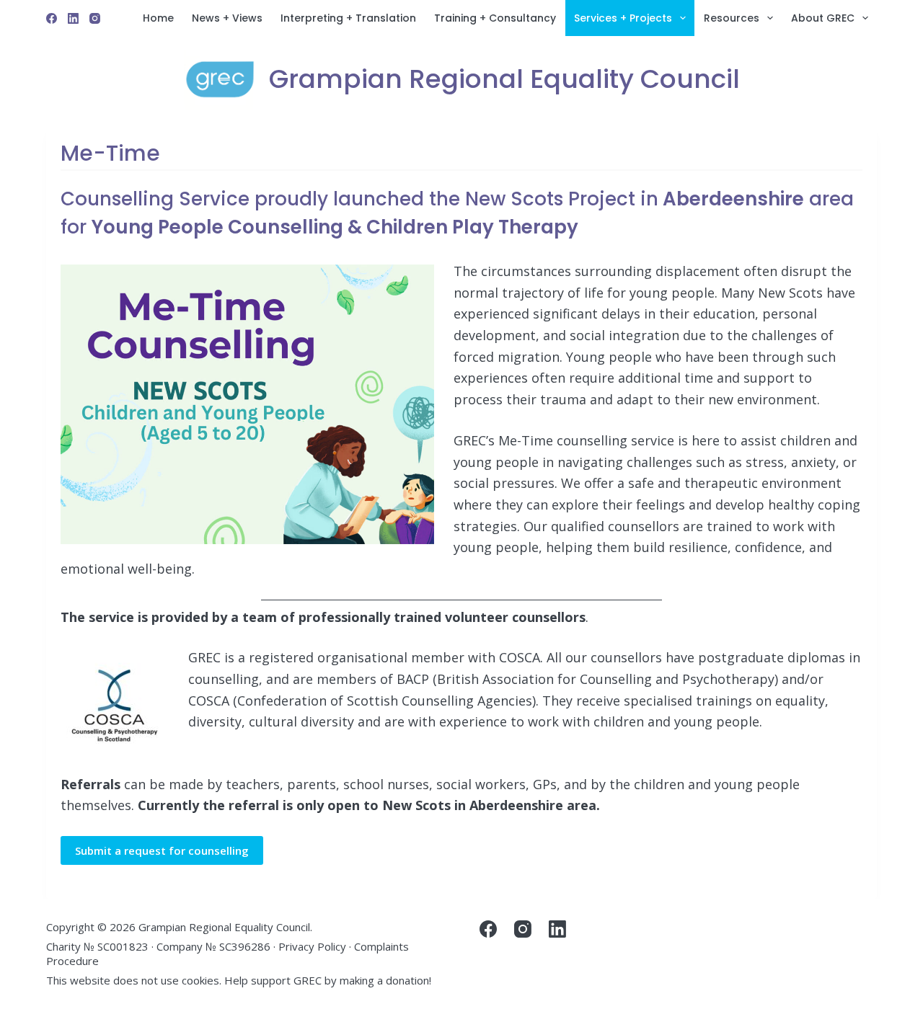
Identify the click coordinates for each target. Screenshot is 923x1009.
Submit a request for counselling (162, 850)
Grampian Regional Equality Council (504, 79)
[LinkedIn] (73, 18)
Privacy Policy (312, 946)
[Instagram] (94, 18)
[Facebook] (51, 18)
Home (158, 18)
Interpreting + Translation (348, 18)
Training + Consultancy (495, 18)
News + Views (227, 18)
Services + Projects (623, 18)
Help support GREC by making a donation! (327, 980)
